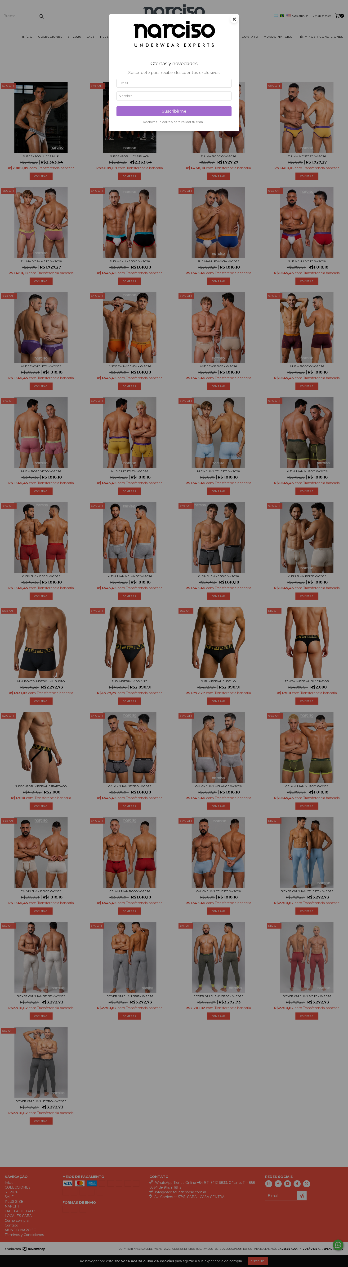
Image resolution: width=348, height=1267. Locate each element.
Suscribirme (174, 111)
